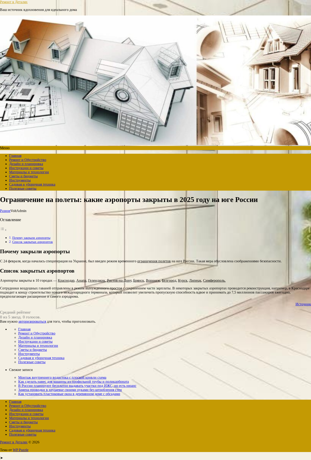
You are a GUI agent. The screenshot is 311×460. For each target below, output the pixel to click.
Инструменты (20, 180)
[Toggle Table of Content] (3, 230)
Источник (303, 304)
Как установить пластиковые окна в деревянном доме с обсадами (69, 394)
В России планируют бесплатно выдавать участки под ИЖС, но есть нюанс (77, 386)
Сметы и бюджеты (23, 176)
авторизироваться (32, 321)
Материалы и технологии (29, 172)
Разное (5, 211)
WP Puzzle (20, 450)
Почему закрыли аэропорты (31, 238)
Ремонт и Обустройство (27, 160)
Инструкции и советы (26, 168)
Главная (15, 156)
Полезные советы (22, 188)
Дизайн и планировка (26, 164)
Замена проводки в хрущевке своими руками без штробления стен (70, 390)
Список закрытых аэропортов (32, 242)
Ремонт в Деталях (14, 2)
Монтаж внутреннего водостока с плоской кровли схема (62, 377)
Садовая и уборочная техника (32, 184)
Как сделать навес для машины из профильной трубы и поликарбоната (73, 381)
